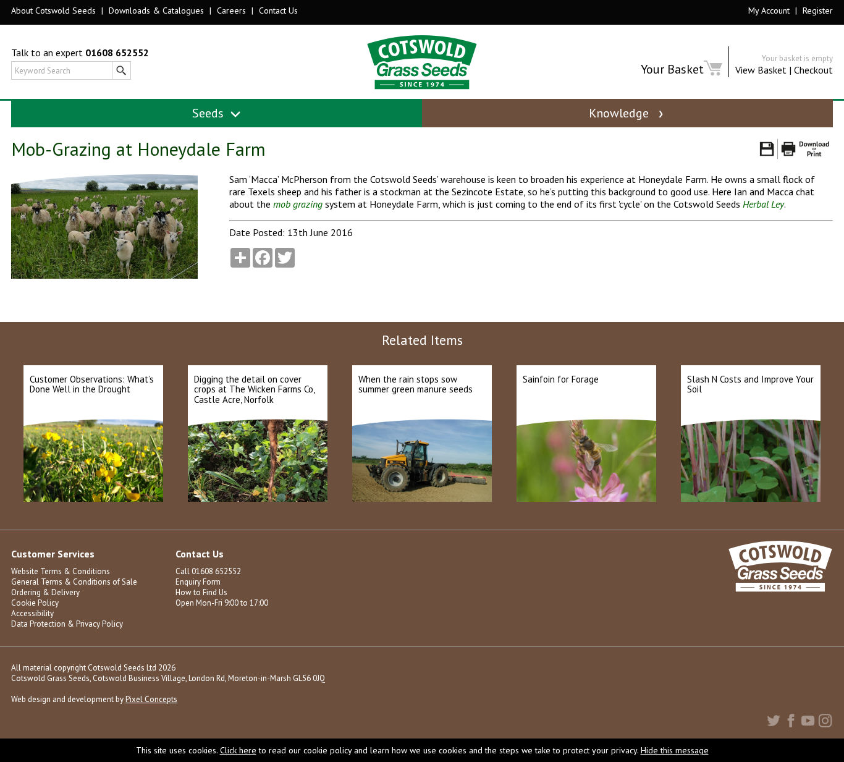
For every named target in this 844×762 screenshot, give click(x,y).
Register (818, 10)
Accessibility (32, 613)
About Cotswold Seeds (53, 10)
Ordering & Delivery (45, 592)
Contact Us (278, 10)
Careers (231, 10)
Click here (238, 750)
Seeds (209, 113)
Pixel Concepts (151, 699)
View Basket (761, 70)
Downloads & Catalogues (156, 10)
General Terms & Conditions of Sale (74, 582)
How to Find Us (201, 592)
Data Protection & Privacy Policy (67, 624)
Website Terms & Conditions (60, 571)
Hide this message (675, 750)
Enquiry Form (198, 582)
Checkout (813, 70)
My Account (769, 10)
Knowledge (620, 113)
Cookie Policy (35, 603)
